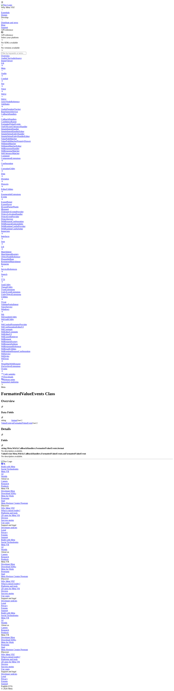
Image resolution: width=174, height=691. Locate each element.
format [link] (14, 420)
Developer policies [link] (9, 527)
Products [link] (5, 486)
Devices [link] (4, 518)
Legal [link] (3, 530)
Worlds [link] (4, 476)
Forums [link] (4, 535)
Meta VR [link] (5, 471)
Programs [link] (5, 498)
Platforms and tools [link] (9, 513)
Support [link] (4, 537)
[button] (87, 2)
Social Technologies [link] (9, 469)
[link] (6, 5)
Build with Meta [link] (8, 466)
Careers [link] (4, 481)
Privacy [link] (4, 532)
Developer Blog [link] (8, 491)
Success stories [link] (7, 520)
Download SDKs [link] (8, 493)
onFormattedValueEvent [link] (21, 423)
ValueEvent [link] (6, 423)
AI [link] (2, 474)
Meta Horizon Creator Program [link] (14, 503)
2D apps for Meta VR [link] (10, 515)
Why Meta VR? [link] (8, 508)
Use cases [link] (5, 523)
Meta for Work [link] (7, 496)
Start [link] (3, 501)
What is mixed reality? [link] (10, 510)
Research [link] (5, 483)
